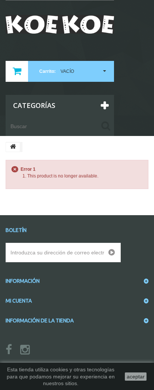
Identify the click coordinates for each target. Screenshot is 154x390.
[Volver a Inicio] (13, 147)
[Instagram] (25, 350)
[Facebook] (9, 350)
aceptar (136, 377)
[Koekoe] (60, 24)
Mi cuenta (19, 301)
